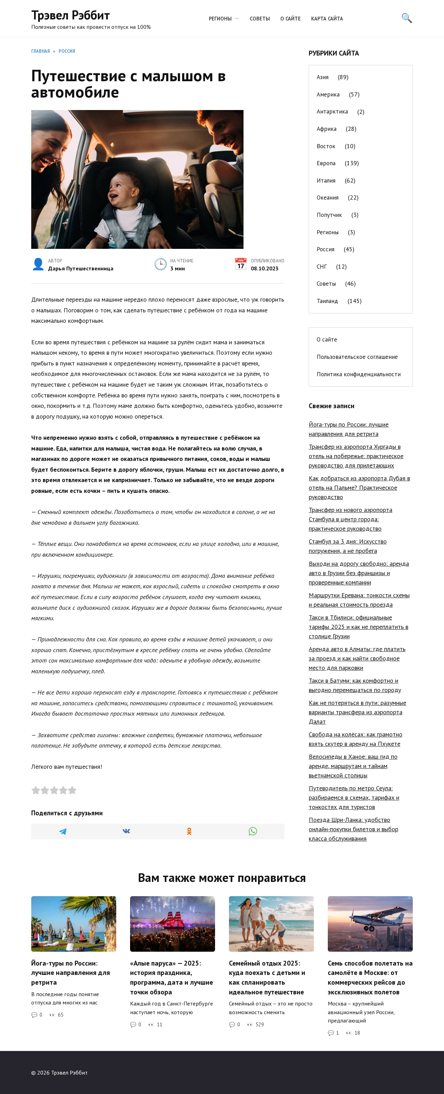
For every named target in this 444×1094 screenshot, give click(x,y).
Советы (260, 18)
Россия (325, 249)
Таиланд (327, 301)
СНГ (322, 266)
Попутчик (329, 215)
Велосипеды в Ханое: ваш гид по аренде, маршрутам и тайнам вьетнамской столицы (353, 765)
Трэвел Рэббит (70, 15)
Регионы (220, 18)
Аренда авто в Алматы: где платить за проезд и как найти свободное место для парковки (357, 658)
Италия (326, 180)
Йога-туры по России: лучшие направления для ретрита (70, 972)
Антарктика (332, 111)
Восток (326, 146)
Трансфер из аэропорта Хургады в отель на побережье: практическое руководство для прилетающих (356, 456)
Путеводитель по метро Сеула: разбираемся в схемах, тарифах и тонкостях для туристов (354, 797)
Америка (328, 94)
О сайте (290, 18)
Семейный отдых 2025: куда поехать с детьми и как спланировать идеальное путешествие (267, 977)
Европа (326, 163)
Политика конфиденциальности (359, 374)
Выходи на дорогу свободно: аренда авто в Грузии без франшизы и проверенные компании (359, 572)
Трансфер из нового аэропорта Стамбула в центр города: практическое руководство (350, 519)
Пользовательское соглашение (357, 357)
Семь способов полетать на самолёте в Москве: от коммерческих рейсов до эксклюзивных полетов (370, 977)
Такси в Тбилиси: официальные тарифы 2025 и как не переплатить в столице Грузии (358, 626)
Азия (322, 77)
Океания (328, 197)
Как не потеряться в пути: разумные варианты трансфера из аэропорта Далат (357, 712)
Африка (326, 129)
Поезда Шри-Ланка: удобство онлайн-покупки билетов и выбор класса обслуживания (353, 829)
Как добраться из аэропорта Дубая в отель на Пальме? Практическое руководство (359, 487)
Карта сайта (327, 18)
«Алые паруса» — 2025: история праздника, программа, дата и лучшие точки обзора (171, 977)
